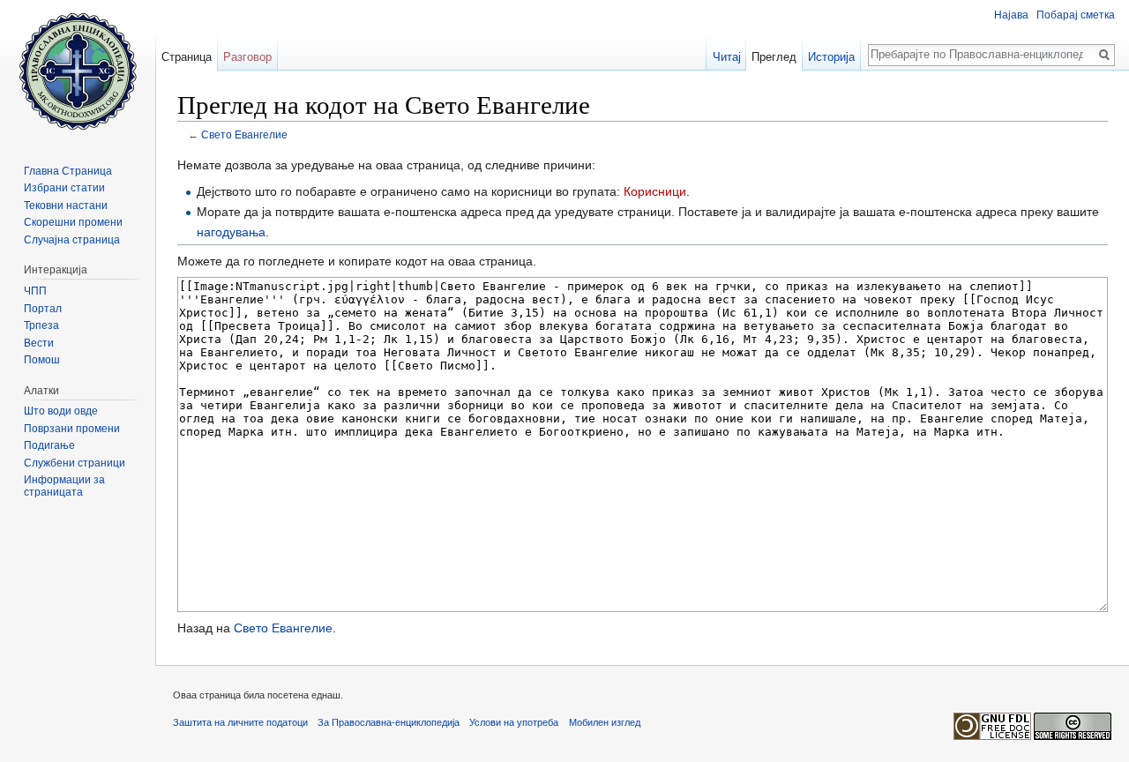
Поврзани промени (72, 428)
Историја (831, 57)
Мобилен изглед (604, 722)
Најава (1011, 15)
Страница (186, 57)
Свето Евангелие (244, 134)
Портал (43, 309)
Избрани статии (64, 188)
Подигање (49, 445)
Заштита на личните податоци (240, 722)
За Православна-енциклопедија (389, 722)
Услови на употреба (513, 722)
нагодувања (231, 232)
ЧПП (35, 291)
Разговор (247, 57)
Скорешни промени (73, 222)
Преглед (773, 57)
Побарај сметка (1075, 15)
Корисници (655, 191)
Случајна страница (72, 240)
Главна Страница (68, 171)
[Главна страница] (77, 70)
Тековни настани (66, 205)
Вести (39, 343)
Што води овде (61, 411)
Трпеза (41, 325)
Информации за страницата (64, 486)
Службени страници (74, 463)
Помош (42, 360)
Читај (727, 57)
